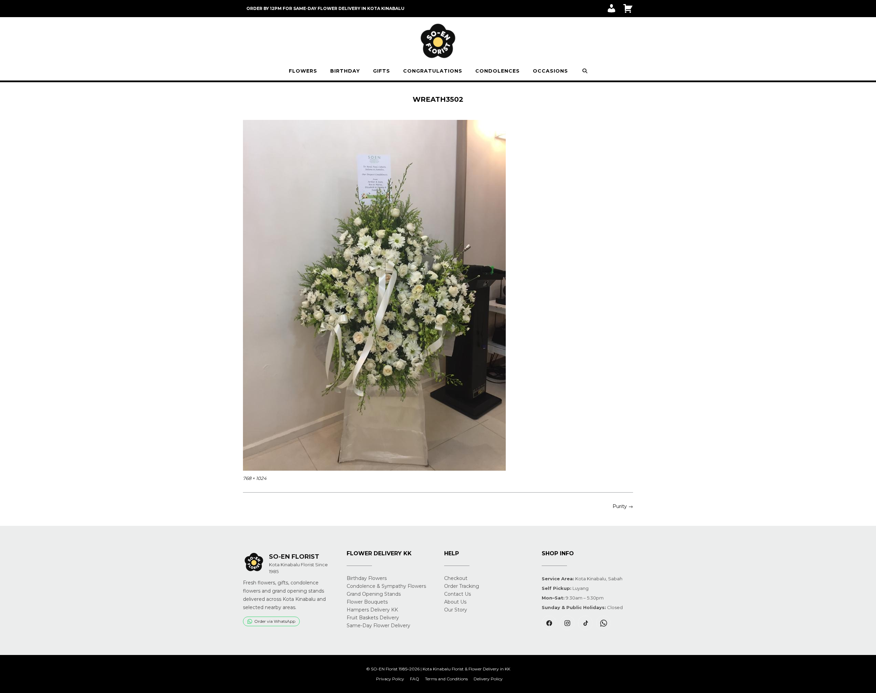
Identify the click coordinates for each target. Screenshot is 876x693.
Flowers (303, 71)
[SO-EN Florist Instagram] (567, 623)
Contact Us (457, 594)
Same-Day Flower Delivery (378, 625)
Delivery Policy (488, 679)
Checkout (455, 578)
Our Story (455, 610)
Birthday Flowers (367, 578)
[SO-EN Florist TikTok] (585, 623)
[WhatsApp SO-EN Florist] (603, 623)
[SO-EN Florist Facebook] (549, 623)
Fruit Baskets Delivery (373, 618)
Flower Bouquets (367, 602)
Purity (623, 506)
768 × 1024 (255, 478)
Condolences (497, 71)
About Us (455, 602)
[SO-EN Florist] (438, 41)
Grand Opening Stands (374, 594)
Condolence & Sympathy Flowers (386, 586)
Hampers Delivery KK (372, 610)
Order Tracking (461, 586)
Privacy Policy (390, 679)
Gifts (381, 71)
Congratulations (432, 71)
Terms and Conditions (446, 679)
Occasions (550, 71)
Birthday (345, 71)
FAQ (414, 679)
